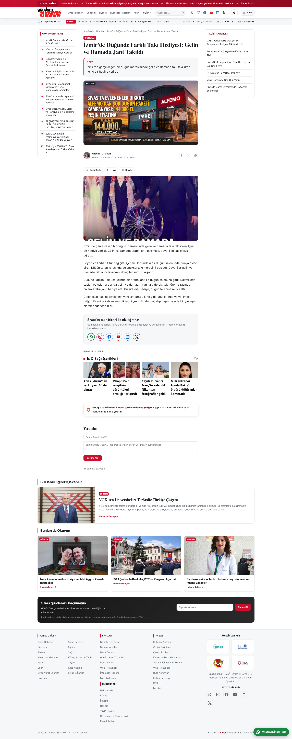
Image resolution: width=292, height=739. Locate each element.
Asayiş (137, 12)
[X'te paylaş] (188, 155)
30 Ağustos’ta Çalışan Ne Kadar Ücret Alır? (228, 53)
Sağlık (71, 652)
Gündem (91, 12)
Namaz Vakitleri (108, 647)
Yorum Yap (92, 458)
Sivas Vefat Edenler (48, 672)
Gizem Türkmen (101, 153)
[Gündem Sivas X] (224, 12)
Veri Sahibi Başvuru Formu (167, 662)
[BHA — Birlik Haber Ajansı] (243, 647)
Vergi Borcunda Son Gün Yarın (223, 80)
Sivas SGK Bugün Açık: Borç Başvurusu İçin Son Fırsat (228, 64)
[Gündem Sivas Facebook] (205, 12)
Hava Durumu (107, 652)
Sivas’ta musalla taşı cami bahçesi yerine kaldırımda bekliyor (174, 3)
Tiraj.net (221, 732)
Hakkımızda (106, 690)
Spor (40, 667)
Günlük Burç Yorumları (112, 657)
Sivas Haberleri (75, 12)
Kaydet (128, 170)
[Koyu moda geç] (234, 12)
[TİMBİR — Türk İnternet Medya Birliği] (218, 647)
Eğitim (71, 647)
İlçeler (146, 12)
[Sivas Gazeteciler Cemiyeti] (218, 663)
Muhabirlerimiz (108, 677)
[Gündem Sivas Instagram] (198, 12)
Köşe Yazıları (75, 667)
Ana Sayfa (88, 31)
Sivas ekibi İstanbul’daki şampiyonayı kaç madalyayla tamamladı (97, 3)
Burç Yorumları (161, 672)
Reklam (104, 705)
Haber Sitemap (161, 677)
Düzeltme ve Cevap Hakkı (114, 715)
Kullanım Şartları (162, 642)
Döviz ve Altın (107, 662)
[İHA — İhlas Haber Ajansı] (243, 663)
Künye (103, 695)
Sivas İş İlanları (76, 672)
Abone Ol (243, 607)
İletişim (104, 700)
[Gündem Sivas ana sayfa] (50, 12)
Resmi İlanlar (107, 721)
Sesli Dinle (95, 170)
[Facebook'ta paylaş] (181, 155)
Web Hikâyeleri (108, 667)
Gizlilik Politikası (162, 647)
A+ (114, 170)
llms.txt (157, 688)
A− (107, 170)
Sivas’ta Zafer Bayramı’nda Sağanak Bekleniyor (227, 88)
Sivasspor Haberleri (120, 12)
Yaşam (71, 662)
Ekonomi (42, 677)
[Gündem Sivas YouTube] (211, 12)
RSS (155, 683)
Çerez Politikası (161, 652)
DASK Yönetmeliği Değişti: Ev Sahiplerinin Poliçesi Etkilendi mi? (225, 42)
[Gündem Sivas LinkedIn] (217, 12)
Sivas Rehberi (75, 642)
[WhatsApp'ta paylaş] (195, 155)
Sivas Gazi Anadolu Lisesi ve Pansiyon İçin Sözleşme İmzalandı (251, 3)
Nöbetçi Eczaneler (110, 642)
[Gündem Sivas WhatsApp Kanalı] (192, 12)
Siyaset (103, 12)
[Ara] (183, 12)
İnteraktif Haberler (110, 672)
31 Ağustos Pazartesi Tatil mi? (223, 72)
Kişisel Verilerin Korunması (167, 657)
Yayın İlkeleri (107, 710)
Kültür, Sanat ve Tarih (80, 657)
